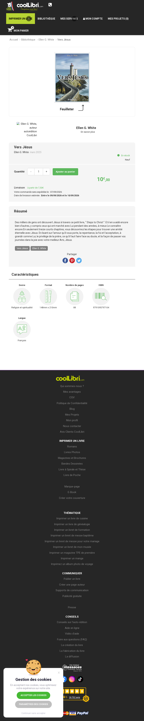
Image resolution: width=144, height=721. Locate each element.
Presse (72, 607)
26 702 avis (74, 697)
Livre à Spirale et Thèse (72, 469)
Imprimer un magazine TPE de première (72, 552)
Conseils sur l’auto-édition (72, 622)
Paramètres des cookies (33, 704)
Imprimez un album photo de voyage (72, 564)
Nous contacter (72, 426)
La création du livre (72, 645)
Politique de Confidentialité (72, 403)
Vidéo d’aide (72, 633)
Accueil (13, 39)
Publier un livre (72, 578)
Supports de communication (72, 590)
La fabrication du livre (72, 650)
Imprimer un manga (72, 558)
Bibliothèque (28, 39)
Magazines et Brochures (72, 458)
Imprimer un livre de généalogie (72, 524)
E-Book (72, 492)
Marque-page (72, 486)
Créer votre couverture (72, 498)
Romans (72, 446)
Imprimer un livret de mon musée (72, 547)
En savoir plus (88, 132)
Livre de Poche (72, 475)
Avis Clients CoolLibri (72, 431)
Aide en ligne (72, 628)
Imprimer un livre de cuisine (72, 518)
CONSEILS (72, 616)
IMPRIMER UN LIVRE (72, 440)
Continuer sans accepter (33, 713)
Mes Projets (72, 414)
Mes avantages (72, 391)
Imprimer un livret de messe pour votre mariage (72, 541)
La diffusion (72, 656)
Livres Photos (72, 452)
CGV (72, 397)
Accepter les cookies (33, 695)
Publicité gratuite (72, 596)
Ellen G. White (46, 39)
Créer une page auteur (72, 584)
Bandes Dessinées (72, 463)
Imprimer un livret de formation (72, 529)
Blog (72, 408)
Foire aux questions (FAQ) (72, 639)
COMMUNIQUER (72, 573)
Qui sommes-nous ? (72, 386)
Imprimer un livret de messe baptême (72, 535)
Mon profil (72, 420)
